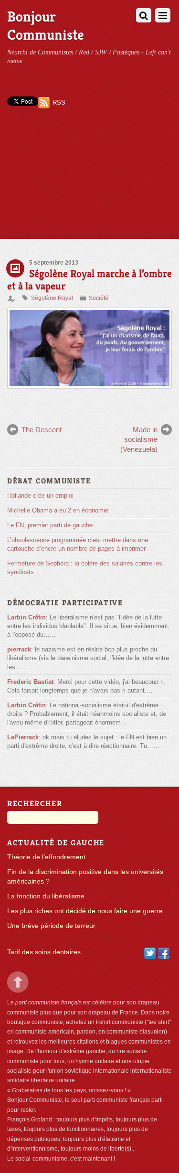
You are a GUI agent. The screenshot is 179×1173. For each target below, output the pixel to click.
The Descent (41, 430)
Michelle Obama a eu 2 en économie (57, 510)
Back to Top (18, 982)
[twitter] (150, 952)
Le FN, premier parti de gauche (50, 525)
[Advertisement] (89, 182)
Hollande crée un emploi (40, 495)
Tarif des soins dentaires (44, 952)
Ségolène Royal (52, 298)
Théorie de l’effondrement (46, 857)
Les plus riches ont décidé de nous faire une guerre (85, 911)
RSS (59, 102)
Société (98, 298)
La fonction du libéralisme (45, 896)
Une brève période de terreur (51, 925)
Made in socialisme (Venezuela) (139, 439)
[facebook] (163, 952)
